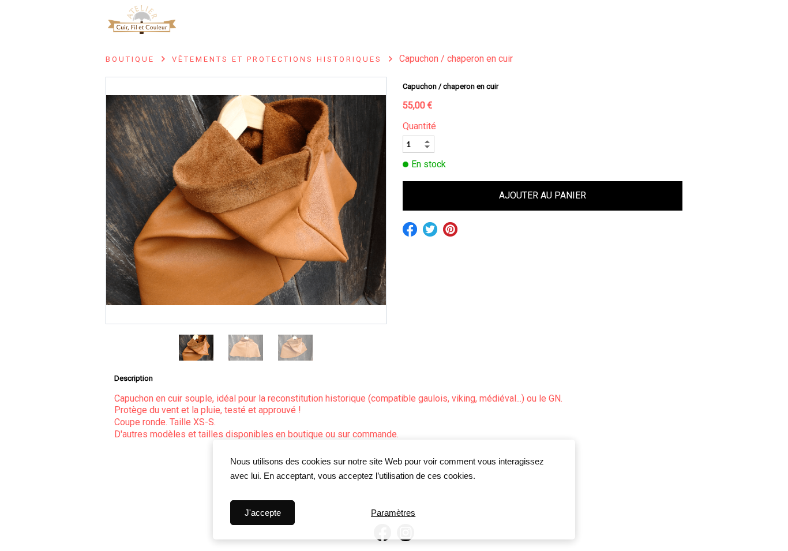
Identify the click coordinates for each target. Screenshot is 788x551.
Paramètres (393, 513)
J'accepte (263, 513)
